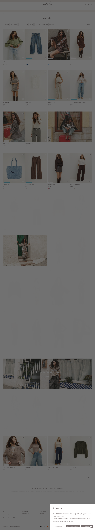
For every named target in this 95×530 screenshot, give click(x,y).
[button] (91, 526)
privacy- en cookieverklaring (58, 521)
